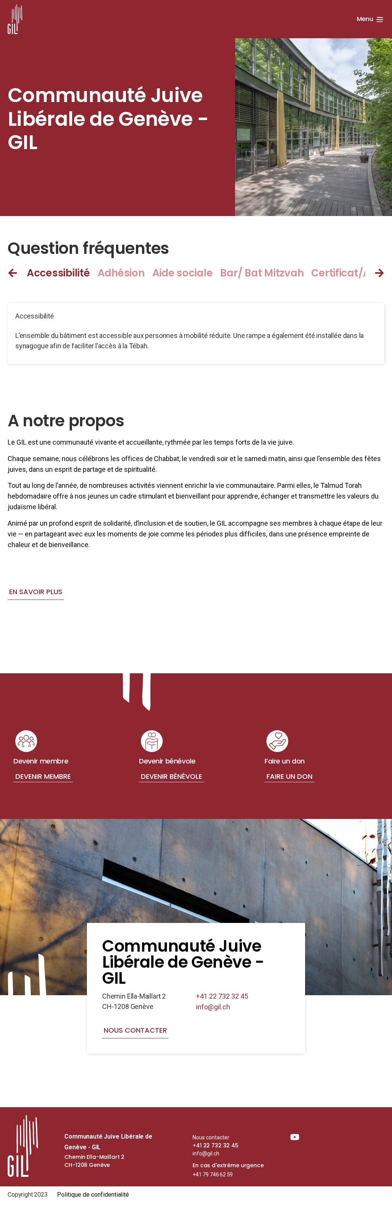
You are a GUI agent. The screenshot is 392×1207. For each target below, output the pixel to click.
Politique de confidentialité (93, 1194)
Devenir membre (43, 776)
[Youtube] (294, 1137)
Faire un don (289, 776)
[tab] (62, 273)
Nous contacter (211, 1137)
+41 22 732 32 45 (222, 996)
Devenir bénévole (171, 776)
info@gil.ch (213, 1007)
